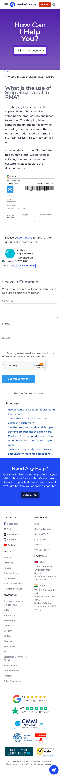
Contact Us (30, 495)
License (38, 544)
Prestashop (10, 620)
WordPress (9, 646)
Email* (6, 338)
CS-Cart (8, 636)
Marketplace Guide (14, 588)
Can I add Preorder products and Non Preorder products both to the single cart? (30, 440)
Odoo (6, 610)
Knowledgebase (43, 529)
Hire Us (45, 4)
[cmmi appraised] (30, 723)
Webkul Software (42, 761)
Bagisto (8, 641)
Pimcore (8, 675)
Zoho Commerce (12, 681)
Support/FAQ (41, 534)
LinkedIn (12, 539)
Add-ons (8, 557)
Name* (6, 323)
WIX (6, 651)
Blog (36, 523)
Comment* (7, 301)
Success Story (11, 573)
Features (8, 562)
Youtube (11, 545)
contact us (25, 237)
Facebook (12, 523)
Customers (9, 578)
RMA (13, 265)
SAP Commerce (12, 665)
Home (7, 71)
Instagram (12, 534)
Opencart (9, 625)
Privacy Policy (41, 549)
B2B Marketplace (13, 583)
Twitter (11, 529)
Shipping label (27, 265)
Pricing (7, 568)
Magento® (9, 615)
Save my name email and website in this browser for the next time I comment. (28, 355)
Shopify (8, 630)
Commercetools (12, 670)
